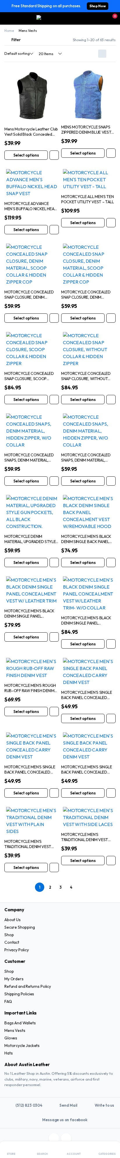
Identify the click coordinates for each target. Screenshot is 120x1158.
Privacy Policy (16, 949)
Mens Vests (14, 1030)
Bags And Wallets (20, 1022)
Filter (16, 39)
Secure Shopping (19, 927)
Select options (26, 155)
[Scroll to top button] (111, 1132)
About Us (12, 919)
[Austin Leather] (60, 18)
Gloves (10, 1038)
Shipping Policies (19, 994)
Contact (11, 942)
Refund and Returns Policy (27, 986)
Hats (8, 1053)
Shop (9, 934)
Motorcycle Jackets (22, 1045)
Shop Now (97, 6)
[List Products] (111, 54)
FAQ (8, 1001)
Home (9, 30)
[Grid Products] (102, 54)
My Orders (14, 978)
